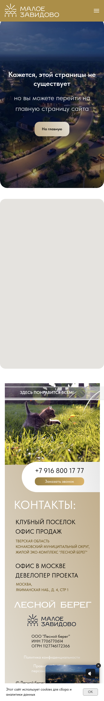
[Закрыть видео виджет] (98, 665)
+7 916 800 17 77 (59, 470)
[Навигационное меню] (96, 10)
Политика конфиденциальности (52, 657)
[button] (59, 481)
